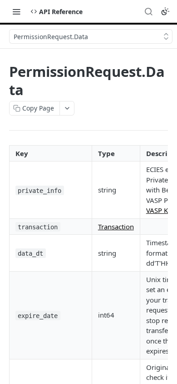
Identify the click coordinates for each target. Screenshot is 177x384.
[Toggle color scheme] (165, 11)
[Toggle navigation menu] (16, 11)
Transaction (116, 226)
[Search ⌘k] (148, 11)
